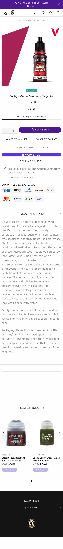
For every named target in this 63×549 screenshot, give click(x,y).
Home (18, 20)
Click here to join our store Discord (31, 4)
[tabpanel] (15, 447)
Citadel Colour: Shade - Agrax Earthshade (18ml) (46, 459)
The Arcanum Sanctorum (12, 12)
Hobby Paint (7, 454)
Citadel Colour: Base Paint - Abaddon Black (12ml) (14, 459)
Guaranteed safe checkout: (20, 184)
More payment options (31, 160)
